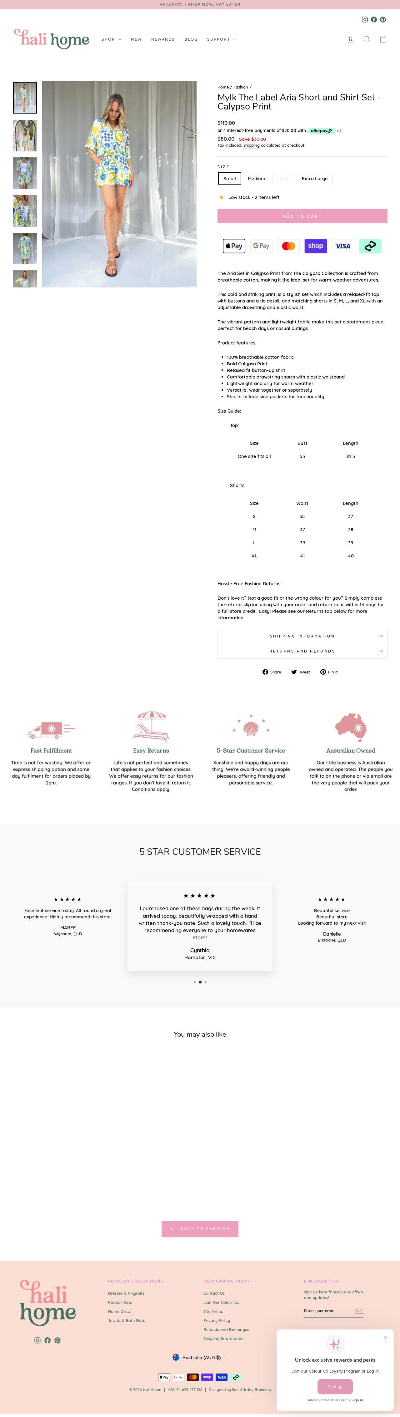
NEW (136, 39)
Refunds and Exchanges (226, 1329)
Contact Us (214, 1293)
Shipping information (302, 636)
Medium (256, 178)
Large (283, 178)
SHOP (109, 39)
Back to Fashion (204, 1228)
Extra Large (315, 178)
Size (224, 167)
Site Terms (213, 1311)
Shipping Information (223, 1338)
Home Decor (120, 1311)
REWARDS (163, 39)
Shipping (251, 145)
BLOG (191, 39)
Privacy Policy (216, 1320)
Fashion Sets (120, 1302)
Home (223, 86)
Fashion (240, 86)
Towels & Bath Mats (126, 1320)
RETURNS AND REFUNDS (302, 651)
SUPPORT (219, 39)
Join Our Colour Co (221, 1302)
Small (229, 178)
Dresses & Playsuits (126, 1293)
